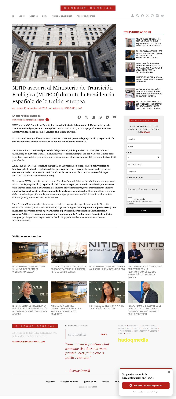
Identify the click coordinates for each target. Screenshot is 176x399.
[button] (79, 117)
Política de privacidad (69, 381)
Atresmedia (133, 325)
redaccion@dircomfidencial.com (28, 341)
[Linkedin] (157, 15)
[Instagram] (152, 15)
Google (121, 328)
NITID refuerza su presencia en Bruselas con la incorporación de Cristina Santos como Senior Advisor (30, 310)
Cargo (129, 152)
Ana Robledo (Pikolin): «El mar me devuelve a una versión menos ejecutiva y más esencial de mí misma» (149, 42)
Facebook (122, 325)
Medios (22, 16)
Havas (120, 333)
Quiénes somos (90, 381)
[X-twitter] (147, 15)
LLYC (129, 328)
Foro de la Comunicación (62, 16)
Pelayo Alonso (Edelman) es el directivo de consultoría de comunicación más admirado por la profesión (144, 310)
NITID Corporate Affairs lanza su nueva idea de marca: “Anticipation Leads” (29, 269)
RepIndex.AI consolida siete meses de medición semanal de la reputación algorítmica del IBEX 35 (149, 54)
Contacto (105, 381)
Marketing (33, 16)
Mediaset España (148, 325)
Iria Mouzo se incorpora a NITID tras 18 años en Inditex (106, 307)
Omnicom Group (124, 331)
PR (13, 16)
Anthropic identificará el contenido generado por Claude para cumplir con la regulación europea (149, 93)
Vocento (153, 331)
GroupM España (140, 331)
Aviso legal (50, 381)
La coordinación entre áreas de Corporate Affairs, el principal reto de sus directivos (68, 269)
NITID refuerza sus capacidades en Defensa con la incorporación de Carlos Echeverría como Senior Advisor (145, 271)
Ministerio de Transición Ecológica (28, 120)
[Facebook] (142, 15)
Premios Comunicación (86, 16)
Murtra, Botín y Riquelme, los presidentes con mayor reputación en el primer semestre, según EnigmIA (149, 105)
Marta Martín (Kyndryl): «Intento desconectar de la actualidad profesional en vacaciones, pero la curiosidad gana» (149, 68)
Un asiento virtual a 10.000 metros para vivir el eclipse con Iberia (149, 79)
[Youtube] (162, 15)
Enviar (144, 210)
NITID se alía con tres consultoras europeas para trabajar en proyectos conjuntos (66, 310)
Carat (128, 333)
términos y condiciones (147, 189)
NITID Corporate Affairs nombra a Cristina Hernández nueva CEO (107, 267)
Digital (44, 16)
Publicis (137, 328)
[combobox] (81, 334)
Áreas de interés (134, 177)
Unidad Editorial (150, 328)
